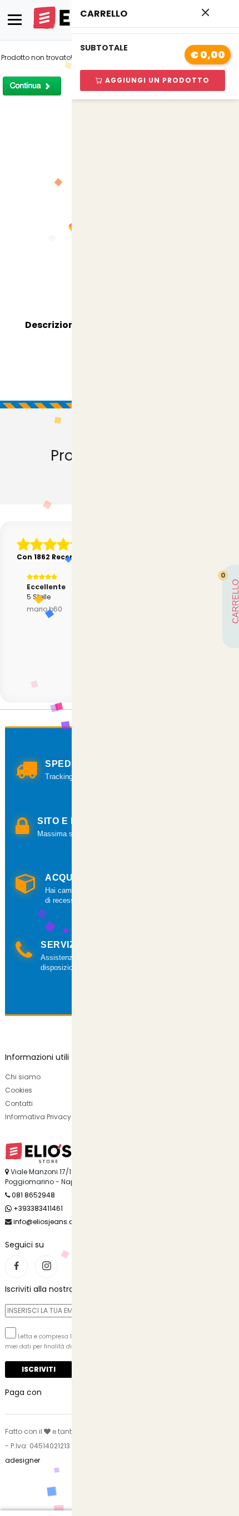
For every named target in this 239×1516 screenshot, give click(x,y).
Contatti (19, 1103)
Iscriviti (39, 1369)
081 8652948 (33, 1195)
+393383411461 (37, 1208)
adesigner (22, 1460)
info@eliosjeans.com (49, 1221)
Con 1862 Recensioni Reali (65, 557)
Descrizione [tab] (52, 325)
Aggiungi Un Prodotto (156, 80)
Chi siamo (23, 1077)
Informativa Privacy (38, 1116)
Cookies (18, 1090)
